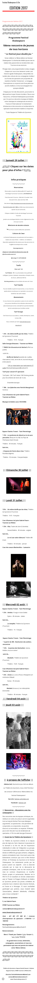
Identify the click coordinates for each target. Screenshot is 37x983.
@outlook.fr (18, 325)
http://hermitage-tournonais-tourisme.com (22, 203)
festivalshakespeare (25, 321)
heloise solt (22, 803)
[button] (3, 979)
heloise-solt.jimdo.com (22, 799)
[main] (18, 8)
